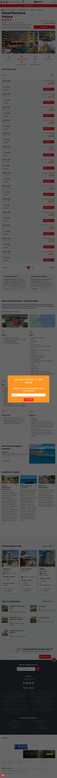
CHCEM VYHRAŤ (28, 399)
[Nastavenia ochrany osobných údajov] (3, 775)
